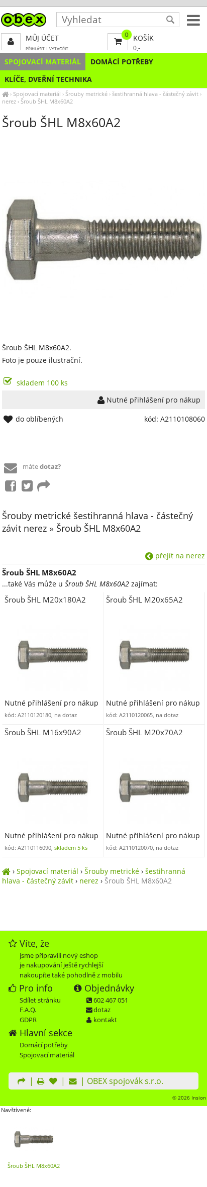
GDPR (28, 1019)
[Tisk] (40, 1082)
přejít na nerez (179, 555)
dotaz (102, 1009)
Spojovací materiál (43, 61)
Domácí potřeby (121, 61)
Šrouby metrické (86, 93)
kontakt (105, 1019)
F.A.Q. (28, 1009)
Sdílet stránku (40, 1000)
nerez (9, 101)
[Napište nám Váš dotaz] (73, 1082)
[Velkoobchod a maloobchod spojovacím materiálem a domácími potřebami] (5, 93)
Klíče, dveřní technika (48, 79)
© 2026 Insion (189, 1097)
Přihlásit (35, 48)
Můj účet (42, 38)
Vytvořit (58, 48)
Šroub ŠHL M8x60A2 (47, 101)
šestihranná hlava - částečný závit (155, 93)
